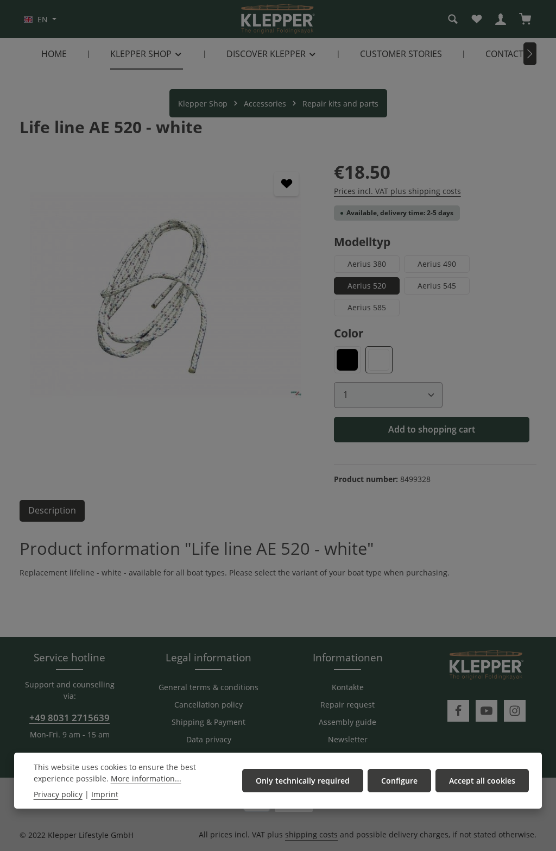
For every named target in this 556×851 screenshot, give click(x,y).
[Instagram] (515, 711)
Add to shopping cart (431, 429)
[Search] (453, 19)
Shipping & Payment (208, 722)
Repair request (347, 704)
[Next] (529, 53)
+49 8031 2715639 (69, 717)
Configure (399, 780)
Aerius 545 (437, 285)
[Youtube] (486, 711)
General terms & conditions (208, 687)
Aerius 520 (367, 285)
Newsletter (348, 739)
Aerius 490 (437, 264)
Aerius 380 (367, 264)
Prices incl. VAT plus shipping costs (397, 191)
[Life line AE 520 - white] (166, 294)
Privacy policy (58, 794)
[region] (166, 294)
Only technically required (303, 780)
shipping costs (311, 834)
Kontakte (348, 687)
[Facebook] (458, 711)
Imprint (104, 794)
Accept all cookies (482, 780)
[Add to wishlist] (286, 184)
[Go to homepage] (278, 19)
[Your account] (500, 19)
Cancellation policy (208, 704)
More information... (146, 778)
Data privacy (208, 739)
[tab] (52, 511)
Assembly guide (347, 722)
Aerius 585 (367, 307)
